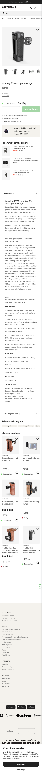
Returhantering (7, 634)
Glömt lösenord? (8, 669)
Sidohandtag (24, 18)
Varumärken (6, 647)
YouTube (31, 707)
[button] (37, 30)
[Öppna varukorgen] (34, 8)
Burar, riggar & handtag (13, 18)
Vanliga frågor (7, 642)
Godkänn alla (21, 764)
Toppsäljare (6, 678)
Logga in (5, 664)
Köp (40, 586)
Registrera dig (7, 667)
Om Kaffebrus (7, 632)
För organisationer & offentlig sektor (15, 637)
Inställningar (21, 769)
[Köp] (17, 473)
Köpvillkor (5, 652)
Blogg (4, 650)
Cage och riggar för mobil (26, 426)
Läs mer (6, 96)
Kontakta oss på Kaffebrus (11, 629)
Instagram (10, 707)
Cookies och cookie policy (11, 640)
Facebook (21, 707)
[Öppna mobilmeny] (38, 8)
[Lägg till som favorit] (27, 8)
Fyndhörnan (6, 655)
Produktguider (7, 645)
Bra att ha (5, 686)
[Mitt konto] (31, 8)
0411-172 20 (24, 134)
